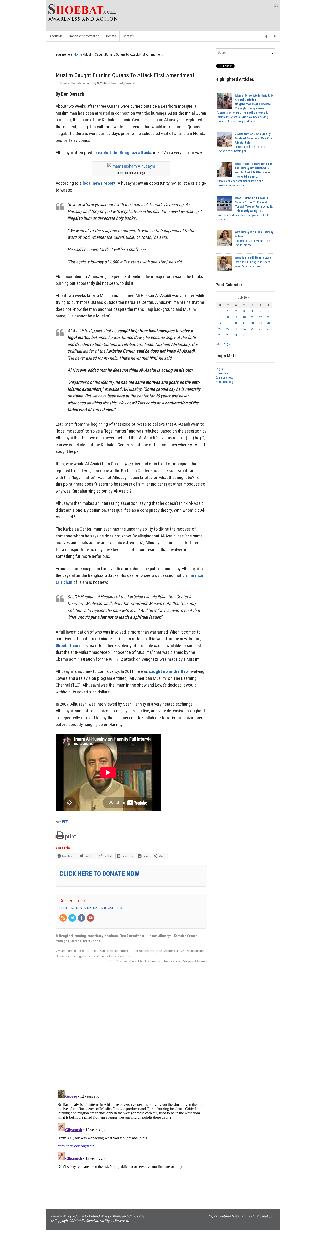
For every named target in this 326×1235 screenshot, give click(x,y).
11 (252, 317)
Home (78, 54)
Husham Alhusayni (159, 936)
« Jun (219, 344)
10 (244, 317)
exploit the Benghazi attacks (125, 152)
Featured (117, 83)
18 (252, 323)
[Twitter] (72, 918)
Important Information (84, 36)
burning (80, 936)
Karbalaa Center (185, 936)
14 (219, 323)
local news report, (100, 183)
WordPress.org (224, 382)
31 (244, 335)
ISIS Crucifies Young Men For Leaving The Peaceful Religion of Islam (157, 961)
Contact (128, 36)
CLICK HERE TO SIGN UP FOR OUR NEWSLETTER (90, 908)
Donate (111, 36)
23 (236, 329)
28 (219, 335)
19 (260, 323)
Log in (219, 369)
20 (268, 323)
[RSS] (63, 918)
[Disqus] (131, 1024)
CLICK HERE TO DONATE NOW (99, 874)
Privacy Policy (61, 1216)
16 (236, 323)
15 (227, 323)
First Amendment (131, 936)
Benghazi (66, 936)
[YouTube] (91, 918)
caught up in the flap (168, 671)
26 (260, 329)
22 (227, 329)
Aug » (227, 344)
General (129, 83)
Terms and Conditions (128, 1216)
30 (236, 335)
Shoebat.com (68, 645)
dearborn (111, 936)
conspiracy (95, 936)
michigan (62, 941)
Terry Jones (91, 941)
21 (219, 329)
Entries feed (223, 373)
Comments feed (225, 377)
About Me (56, 36)
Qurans (76, 941)
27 (268, 329)
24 (244, 329)
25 (252, 329)
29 (227, 335)
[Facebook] (82, 918)
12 (260, 317)
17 (244, 323)
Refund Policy (99, 1216)
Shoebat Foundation (72, 83)
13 (268, 317)
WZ (65, 822)
